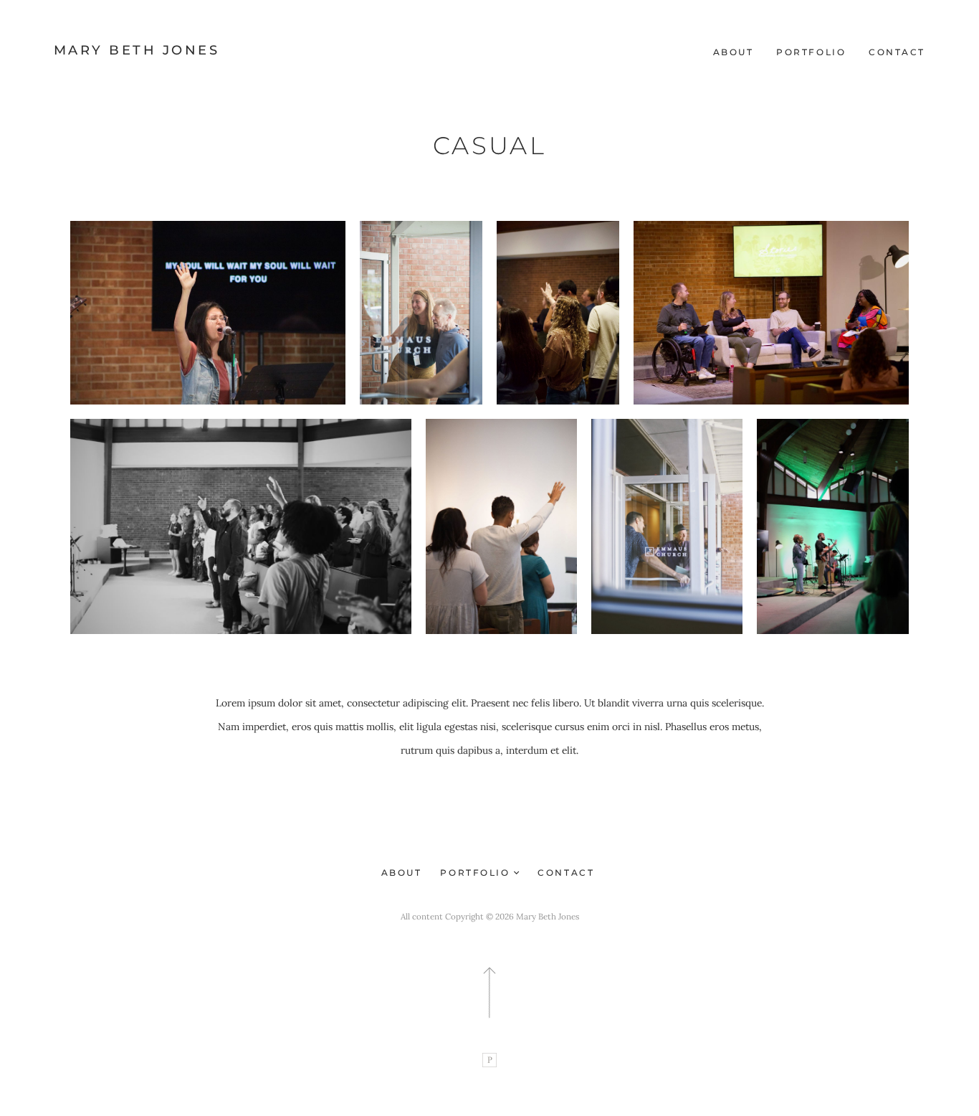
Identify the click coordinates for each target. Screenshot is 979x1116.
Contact (897, 52)
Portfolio (811, 52)
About (733, 52)
